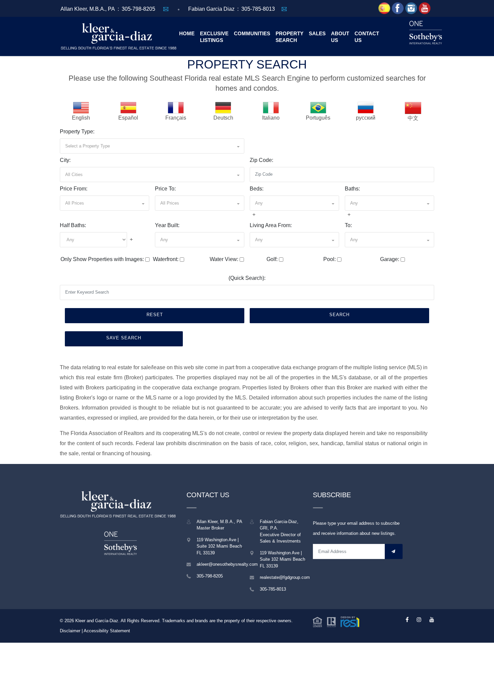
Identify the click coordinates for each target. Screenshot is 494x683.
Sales (317, 33)
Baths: (352, 188)
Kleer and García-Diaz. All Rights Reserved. (118, 620)
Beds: (256, 188)
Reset (155, 314)
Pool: (329, 259)
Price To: (165, 188)
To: (348, 225)
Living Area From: (271, 225)
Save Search (123, 337)
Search (339, 314)
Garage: (389, 259)
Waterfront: (165, 259)
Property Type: (77, 131)
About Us (340, 37)
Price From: (73, 188)
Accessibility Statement (107, 630)
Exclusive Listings (214, 37)
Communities (252, 33)
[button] (152, 146)
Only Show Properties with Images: (102, 259)
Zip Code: (261, 160)
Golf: (272, 259)
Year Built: (167, 225)
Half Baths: (73, 225)
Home (187, 33)
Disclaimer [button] (70, 630)
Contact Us (367, 37)
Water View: (224, 259)
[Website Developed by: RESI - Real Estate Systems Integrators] (336, 621)
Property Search (289, 37)
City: (65, 160)
